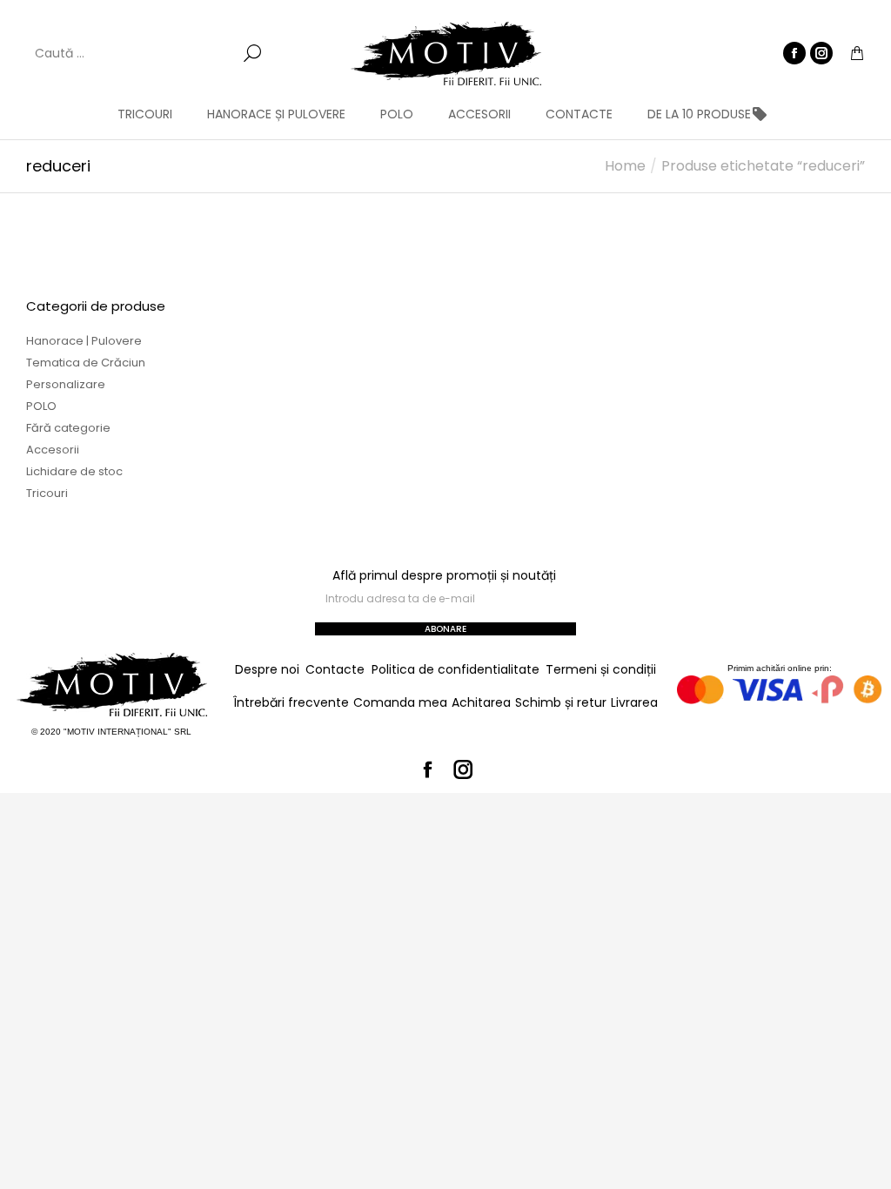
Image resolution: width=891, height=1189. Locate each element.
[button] (257, 14)
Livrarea (634, 702)
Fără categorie (68, 428)
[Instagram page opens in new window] (821, 53)
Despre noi (267, 669)
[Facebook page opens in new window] (794, 53)
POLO (41, 406)
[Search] (252, 53)
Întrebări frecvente (291, 702)
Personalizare (65, 384)
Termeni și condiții (601, 669)
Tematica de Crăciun (85, 362)
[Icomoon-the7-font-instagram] (464, 769)
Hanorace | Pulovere (84, 341)
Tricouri (47, 493)
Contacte (335, 669)
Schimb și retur (560, 702)
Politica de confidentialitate (455, 669)
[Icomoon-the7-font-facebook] (428, 769)
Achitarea (481, 702)
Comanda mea (400, 702)
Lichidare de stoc (74, 471)
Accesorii (52, 449)
